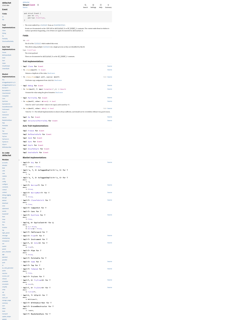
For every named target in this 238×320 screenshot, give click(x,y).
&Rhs (44, 108)
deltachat (26, 2)
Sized (38, 166)
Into (36, 243)
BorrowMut (35, 193)
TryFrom (37, 280)
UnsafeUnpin (33, 149)
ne (27, 108)
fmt (27, 89)
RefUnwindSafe (34, 134)
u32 (36, 15)
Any (32, 162)
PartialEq (32, 98)
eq (27, 101)
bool (54, 101)
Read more (51, 73)
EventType (40, 18)
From (33, 236)
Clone (30, 66)
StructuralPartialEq (37, 121)
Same (33, 262)
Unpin (30, 145)
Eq (29, 117)
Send (30, 138)
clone (28, 70)
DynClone (35, 215)
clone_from (30, 77)
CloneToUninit (37, 200)
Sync (30, 141)
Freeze (31, 131)
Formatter (48, 89)
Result (63, 89)
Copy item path (38, 4)
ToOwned (34, 269)
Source (25, 7)
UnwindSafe (33, 152)
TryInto (37, 288)
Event (40, 66)
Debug (30, 86)
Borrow (34, 185)
